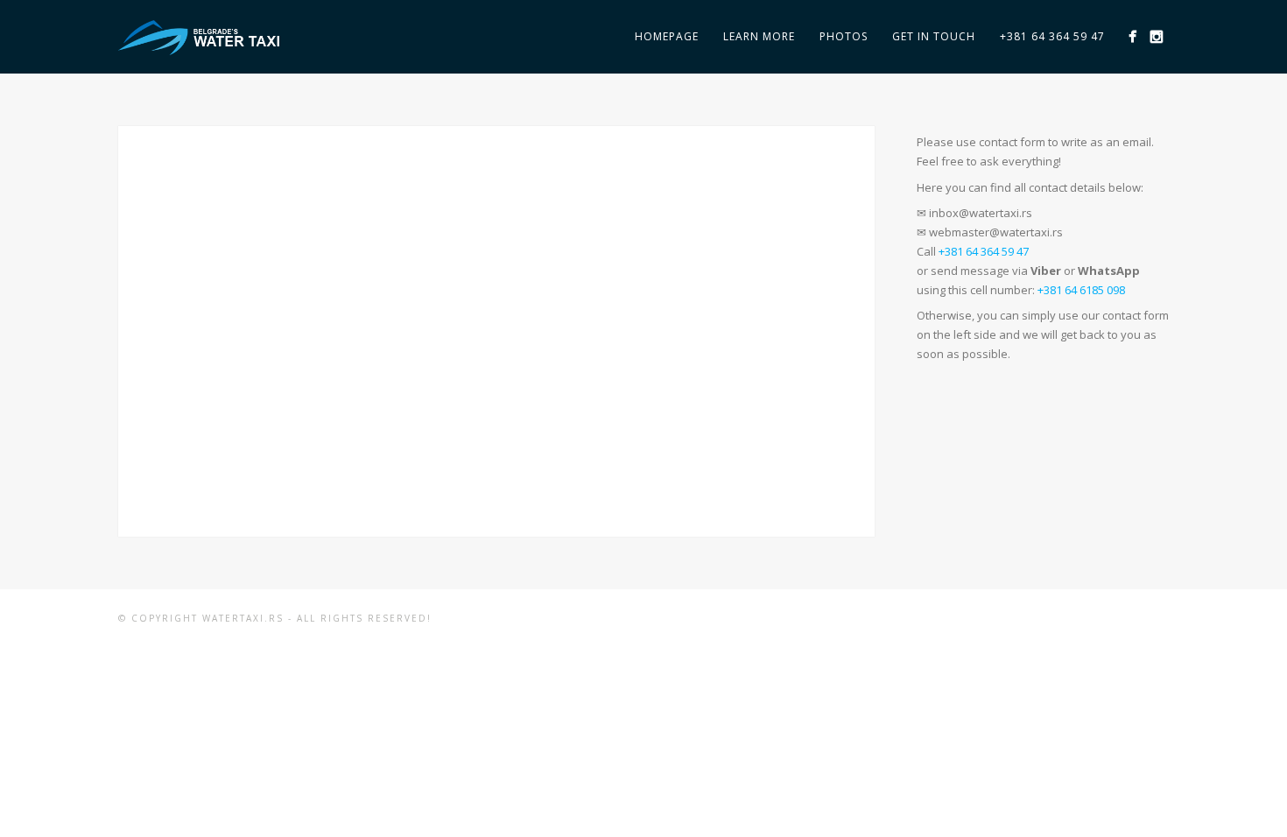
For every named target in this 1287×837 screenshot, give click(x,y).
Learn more (759, 36)
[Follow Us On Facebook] (1132, 36)
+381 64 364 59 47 (1052, 36)
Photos (843, 36)
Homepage (667, 36)
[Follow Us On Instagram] (1156, 36)
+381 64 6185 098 (1081, 290)
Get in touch (933, 36)
